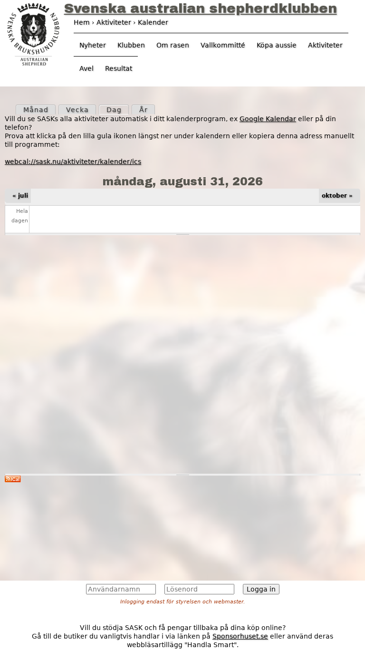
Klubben (131, 45)
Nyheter (92, 45)
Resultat (118, 68)
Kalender (153, 22)
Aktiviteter (325, 45)
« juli (20, 195)
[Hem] (33, 33)
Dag (117, 110)
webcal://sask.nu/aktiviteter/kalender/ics (73, 161)
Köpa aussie (277, 45)
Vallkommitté (223, 45)
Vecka (77, 110)
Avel (86, 68)
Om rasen (172, 45)
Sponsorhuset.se (240, 636)
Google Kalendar (268, 119)
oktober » (337, 195)
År (143, 110)
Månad (35, 110)
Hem (82, 22)
